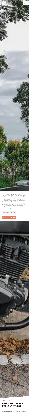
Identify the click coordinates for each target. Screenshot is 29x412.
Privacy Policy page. (21, 208)
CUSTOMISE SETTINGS (9, 212)
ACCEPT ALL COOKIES (9, 217)
